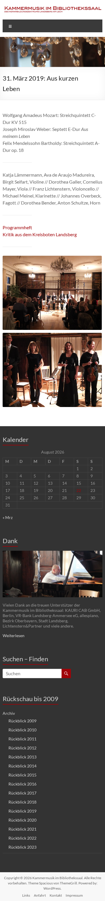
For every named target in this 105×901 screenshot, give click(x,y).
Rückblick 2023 (22, 847)
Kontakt (56, 895)
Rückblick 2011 (22, 738)
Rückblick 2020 (22, 820)
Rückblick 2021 (22, 829)
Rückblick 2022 (22, 838)
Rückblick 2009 (22, 720)
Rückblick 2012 (22, 747)
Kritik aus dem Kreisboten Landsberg (40, 234)
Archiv (9, 713)
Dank (10, 541)
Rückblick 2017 (22, 792)
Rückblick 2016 (22, 783)
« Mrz (8, 517)
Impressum (74, 895)
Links (26, 895)
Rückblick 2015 (22, 774)
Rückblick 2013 (22, 756)
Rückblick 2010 (22, 729)
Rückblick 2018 (22, 801)
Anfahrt (40, 895)
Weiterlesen (13, 635)
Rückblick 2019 (22, 810)
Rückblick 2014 (22, 765)
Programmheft (17, 227)
